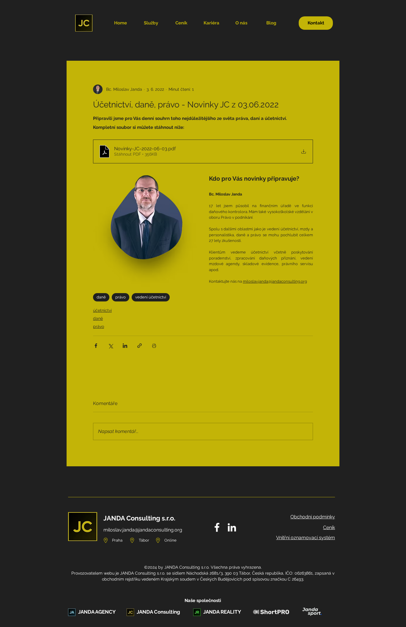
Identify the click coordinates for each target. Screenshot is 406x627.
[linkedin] (232, 527)
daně (101, 297)
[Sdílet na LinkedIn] (125, 345)
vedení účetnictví (150, 297)
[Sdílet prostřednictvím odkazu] (139, 345)
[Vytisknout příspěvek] (154, 345)
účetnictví (102, 310)
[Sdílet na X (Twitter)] (110, 345)
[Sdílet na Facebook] (96, 345)
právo (120, 297)
